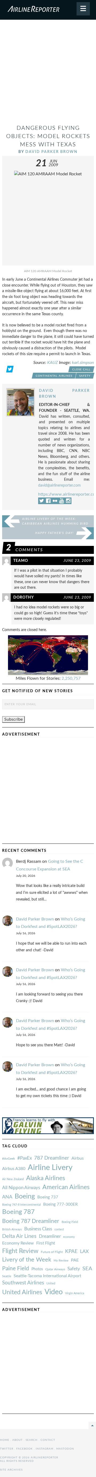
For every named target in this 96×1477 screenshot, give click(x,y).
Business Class (38, 1229)
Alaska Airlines (45, 1178)
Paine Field (15, 1268)
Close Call (81, 369)
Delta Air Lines (19, 1236)
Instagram (44, 1448)
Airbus (77, 1158)
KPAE (71, 1251)
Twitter (6, 1448)
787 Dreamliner (51, 1158)
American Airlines (66, 1187)
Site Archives (11, 1469)
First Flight (45, 1243)
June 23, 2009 (77, 561)
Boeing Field (70, 1222)
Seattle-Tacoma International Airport (47, 1276)
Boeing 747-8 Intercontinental (21, 1204)
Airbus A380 (13, 1169)
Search (32, 1440)
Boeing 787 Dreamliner (30, 1221)
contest (59, 1229)
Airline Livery (50, 1168)
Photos (37, 1269)
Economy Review (18, 1243)
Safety (84, 376)
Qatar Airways (55, 1269)
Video (54, 1292)
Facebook (24, 1448)
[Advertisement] (48, 74)
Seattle (6, 1276)
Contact (48, 1440)
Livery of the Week (26, 1260)
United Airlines (22, 1292)
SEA (87, 1268)
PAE (75, 1260)
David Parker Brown (51, 152)
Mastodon (65, 1448)
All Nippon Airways (21, 1187)
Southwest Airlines (23, 1282)
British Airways (12, 1229)
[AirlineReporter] (48, 10)
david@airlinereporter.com (59, 485)
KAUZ (52, 362)
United (50, 1283)
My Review (61, 1260)
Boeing (25, 1196)
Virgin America (74, 1293)
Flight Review (20, 1251)
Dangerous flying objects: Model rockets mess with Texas (48, 136)
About (17, 1440)
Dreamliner (50, 1236)
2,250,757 (71, 678)
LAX (84, 1251)
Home (4, 1440)
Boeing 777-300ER (60, 1204)
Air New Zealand (13, 1179)
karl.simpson (83, 362)
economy (69, 1236)
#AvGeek (8, 1158)
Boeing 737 (47, 1197)
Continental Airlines (54, 376)
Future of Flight (52, 1252)
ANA (7, 1197)
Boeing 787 (18, 1212)
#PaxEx (24, 1158)
